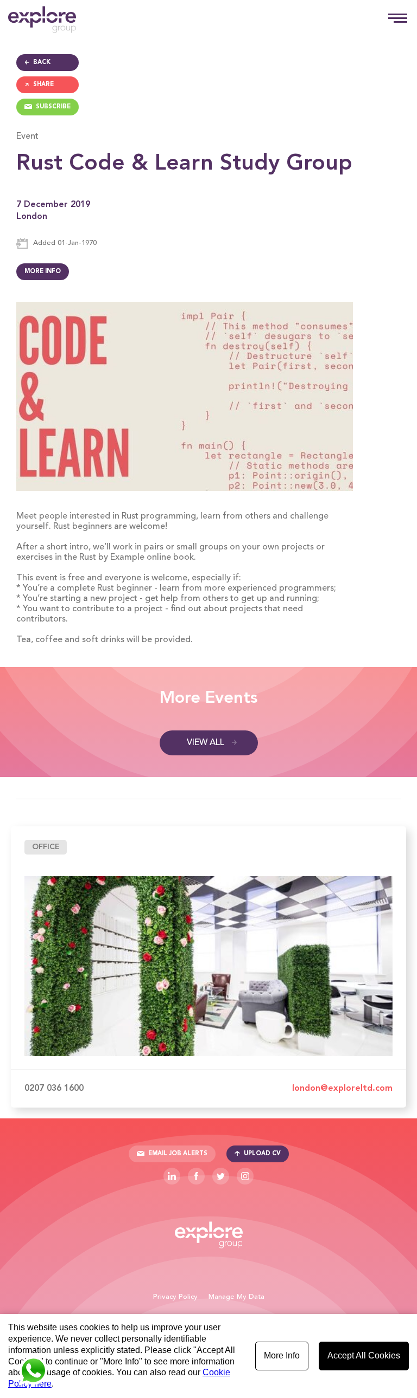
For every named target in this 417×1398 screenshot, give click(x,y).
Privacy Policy (175, 1296)
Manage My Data (236, 1296)
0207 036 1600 (54, 1088)
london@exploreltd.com (342, 1088)
